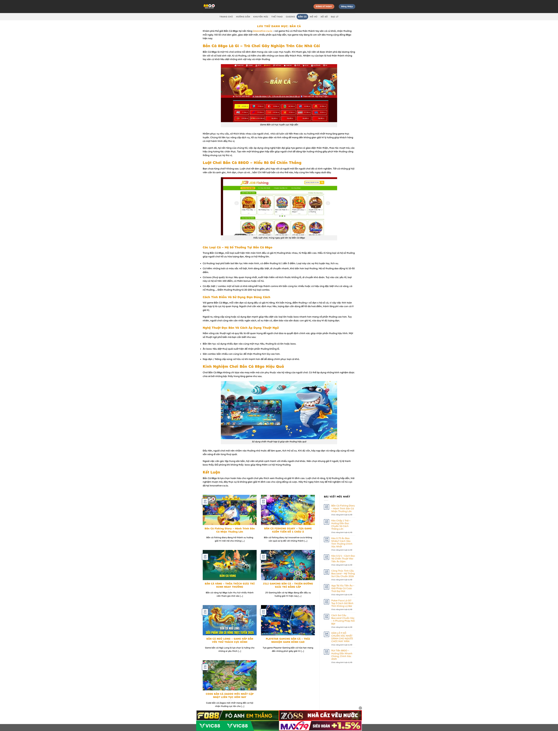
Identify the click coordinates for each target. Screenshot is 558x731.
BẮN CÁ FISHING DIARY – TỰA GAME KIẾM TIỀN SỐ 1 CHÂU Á (288, 530)
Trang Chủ (226, 16)
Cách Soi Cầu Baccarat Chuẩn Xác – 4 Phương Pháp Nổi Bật (343, 619)
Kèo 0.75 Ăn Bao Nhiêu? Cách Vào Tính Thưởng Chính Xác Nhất (341, 542)
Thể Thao (277, 16)
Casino (290, 16)
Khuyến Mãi (260, 16)
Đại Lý (335, 16)
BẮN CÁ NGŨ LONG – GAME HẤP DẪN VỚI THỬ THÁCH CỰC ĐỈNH (229, 640)
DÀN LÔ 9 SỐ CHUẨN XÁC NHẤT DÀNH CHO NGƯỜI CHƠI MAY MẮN (342, 637)
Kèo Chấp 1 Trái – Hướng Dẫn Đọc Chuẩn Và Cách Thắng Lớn (340, 524)
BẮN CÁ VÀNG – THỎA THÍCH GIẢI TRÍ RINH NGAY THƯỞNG (230, 585)
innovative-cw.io (262, 30)
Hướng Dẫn (243, 16)
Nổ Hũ (313, 16)
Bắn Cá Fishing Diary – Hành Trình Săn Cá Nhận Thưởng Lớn (230, 530)
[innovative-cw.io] (228, 6)
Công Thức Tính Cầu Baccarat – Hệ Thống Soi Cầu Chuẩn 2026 (343, 573)
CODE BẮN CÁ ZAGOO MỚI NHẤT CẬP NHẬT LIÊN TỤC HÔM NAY (230, 695)
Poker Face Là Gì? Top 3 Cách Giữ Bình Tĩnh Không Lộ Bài (342, 603)
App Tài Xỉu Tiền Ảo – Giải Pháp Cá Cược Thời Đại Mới (342, 588)
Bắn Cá (302, 16)
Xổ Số (324, 16)
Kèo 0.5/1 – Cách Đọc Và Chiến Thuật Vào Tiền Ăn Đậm (343, 558)
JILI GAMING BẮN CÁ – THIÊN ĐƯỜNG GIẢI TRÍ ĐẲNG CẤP (288, 585)
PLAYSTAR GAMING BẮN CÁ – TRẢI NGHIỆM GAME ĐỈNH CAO (288, 640)
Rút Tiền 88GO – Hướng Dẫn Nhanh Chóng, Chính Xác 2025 (341, 654)
